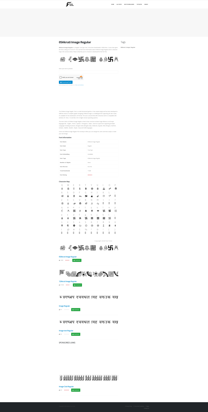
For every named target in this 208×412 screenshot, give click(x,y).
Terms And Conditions (139, 406)
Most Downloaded (129, 4)
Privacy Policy (129, 406)
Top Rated (139, 4)
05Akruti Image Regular (68, 257)
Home (112, 4)
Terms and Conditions (79, 85)
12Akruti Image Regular (68, 281)
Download (77, 260)
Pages (148, 406)
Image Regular (64, 306)
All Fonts (119, 4)
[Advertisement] (88, 97)
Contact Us (146, 408)
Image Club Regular (66, 386)
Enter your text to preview (66, 68)
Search (146, 4)
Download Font (66, 82)
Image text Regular (66, 330)
